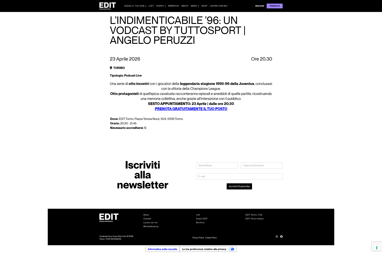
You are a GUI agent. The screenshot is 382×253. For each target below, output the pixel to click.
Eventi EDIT (202, 219)
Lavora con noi (218, 6)
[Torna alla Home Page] (111, 6)
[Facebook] (281, 237)
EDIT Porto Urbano (254, 219)
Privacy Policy (198, 238)
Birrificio (173, 6)
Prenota (275, 6)
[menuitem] (259, 6)
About (185, 6)
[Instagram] (277, 237)
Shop (204, 6)
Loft (151, 6)
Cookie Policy (211, 238)
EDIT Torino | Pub (253, 215)
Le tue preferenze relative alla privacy (204, 249)
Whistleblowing (150, 226)
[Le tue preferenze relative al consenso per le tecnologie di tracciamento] (377, 248)
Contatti (147, 219)
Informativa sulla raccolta (162, 249)
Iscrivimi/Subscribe (239, 186)
